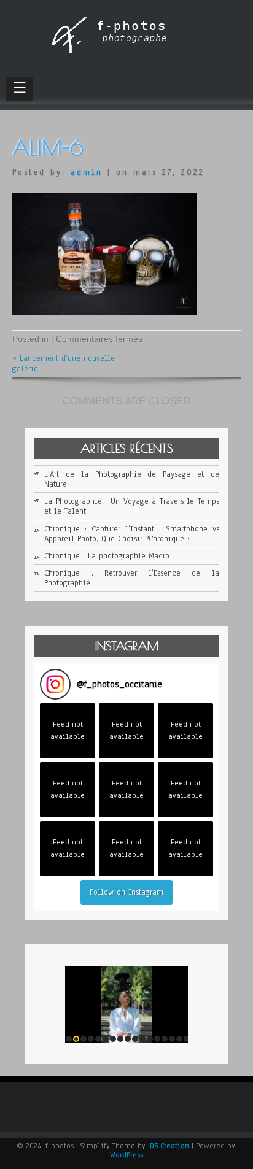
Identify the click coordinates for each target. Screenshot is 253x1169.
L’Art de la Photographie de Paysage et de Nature (131, 479)
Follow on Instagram (126, 892)
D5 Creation (169, 1146)
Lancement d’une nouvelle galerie (63, 363)
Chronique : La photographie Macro (106, 555)
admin (87, 172)
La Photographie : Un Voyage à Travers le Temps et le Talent (131, 506)
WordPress (126, 1155)
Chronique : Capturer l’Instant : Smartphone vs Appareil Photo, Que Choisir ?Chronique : (131, 533)
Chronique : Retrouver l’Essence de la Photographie (131, 578)
